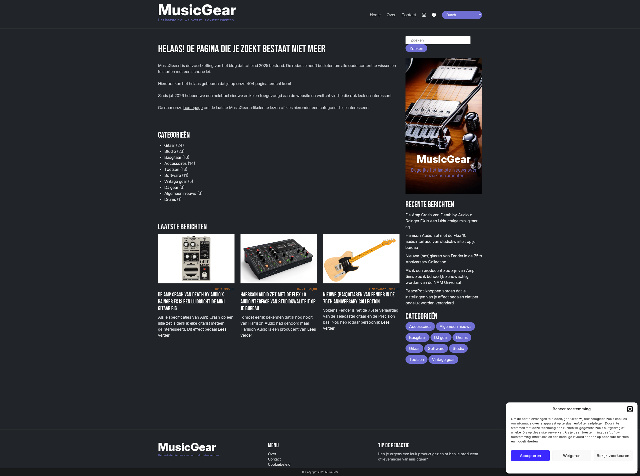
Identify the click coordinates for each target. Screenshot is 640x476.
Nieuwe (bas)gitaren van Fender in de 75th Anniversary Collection (359, 298)
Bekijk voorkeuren (613, 455)
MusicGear (197, 10)
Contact (409, 14)
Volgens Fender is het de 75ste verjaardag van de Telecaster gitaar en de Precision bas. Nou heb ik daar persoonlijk (361, 309)
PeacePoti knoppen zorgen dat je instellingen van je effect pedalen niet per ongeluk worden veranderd (442, 296)
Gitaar (169, 145)
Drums (170, 199)
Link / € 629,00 (306, 289)
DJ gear (171, 187)
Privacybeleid (582, 467)
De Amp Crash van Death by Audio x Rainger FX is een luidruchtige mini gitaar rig (191, 301)
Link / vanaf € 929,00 (384, 289)
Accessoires (175, 163)
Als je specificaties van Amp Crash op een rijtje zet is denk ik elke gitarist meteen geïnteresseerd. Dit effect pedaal (196, 312)
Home (375, 14)
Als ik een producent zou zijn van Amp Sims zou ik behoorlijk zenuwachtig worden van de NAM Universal (440, 276)
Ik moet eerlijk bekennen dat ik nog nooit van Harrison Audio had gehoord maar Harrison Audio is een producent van (278, 312)
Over (391, 14)
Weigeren (571, 455)
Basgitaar (172, 157)
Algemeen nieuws (180, 193)
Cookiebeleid (559, 467)
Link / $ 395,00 (223, 289)
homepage (193, 107)
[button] (630, 408)
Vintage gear (175, 181)
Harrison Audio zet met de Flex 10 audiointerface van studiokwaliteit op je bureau (278, 301)
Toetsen (171, 169)
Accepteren (530, 455)
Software (172, 175)
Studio (170, 151)
